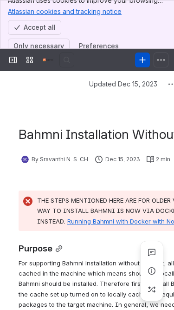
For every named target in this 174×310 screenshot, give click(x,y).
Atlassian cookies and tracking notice (65, 11)
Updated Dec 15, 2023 (123, 84)
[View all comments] (151, 252)
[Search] (66, 60)
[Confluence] (48, 60)
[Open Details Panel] (151, 271)
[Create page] (151, 289)
